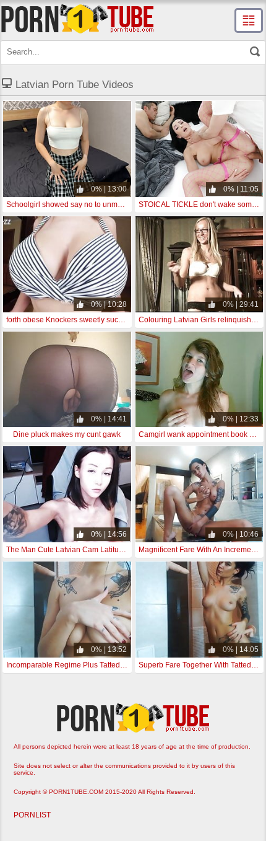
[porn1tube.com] (77, 18)
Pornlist (32, 815)
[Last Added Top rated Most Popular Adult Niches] (248, 20)
